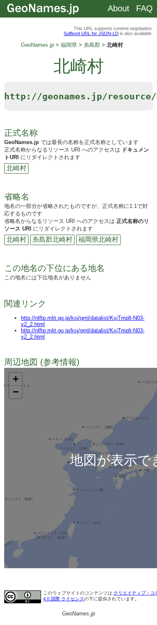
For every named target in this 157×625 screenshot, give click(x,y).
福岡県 (69, 45)
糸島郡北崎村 (52, 239)
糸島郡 (92, 45)
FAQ (144, 8)
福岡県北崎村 (98, 239)
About (118, 8)
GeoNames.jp (37, 45)
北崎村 (16, 168)
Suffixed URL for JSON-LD (91, 33)
